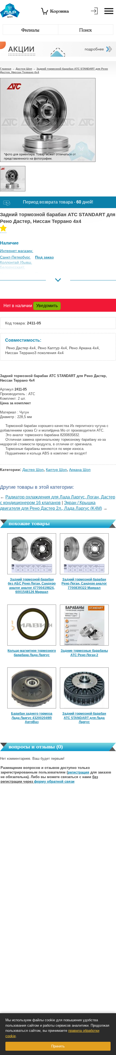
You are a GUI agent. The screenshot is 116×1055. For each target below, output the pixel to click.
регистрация (78, 772)
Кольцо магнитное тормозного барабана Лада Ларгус (32, 653)
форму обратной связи (54, 781)
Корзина (59, 10)
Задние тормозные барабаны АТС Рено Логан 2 (84, 653)
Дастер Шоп (24, 68)
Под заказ (44, 257)
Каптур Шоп (56, 469)
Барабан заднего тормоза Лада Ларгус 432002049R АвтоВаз (31, 718)
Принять (58, 1046)
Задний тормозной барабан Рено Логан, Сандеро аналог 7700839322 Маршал (84, 584)
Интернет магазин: (16, 251)
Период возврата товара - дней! (58, 202)
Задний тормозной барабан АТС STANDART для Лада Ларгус (84, 718)
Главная (5, 68)
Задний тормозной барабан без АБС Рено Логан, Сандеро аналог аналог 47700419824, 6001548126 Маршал (32, 586)
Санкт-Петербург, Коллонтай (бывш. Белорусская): (16, 262)
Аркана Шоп (80, 469)
